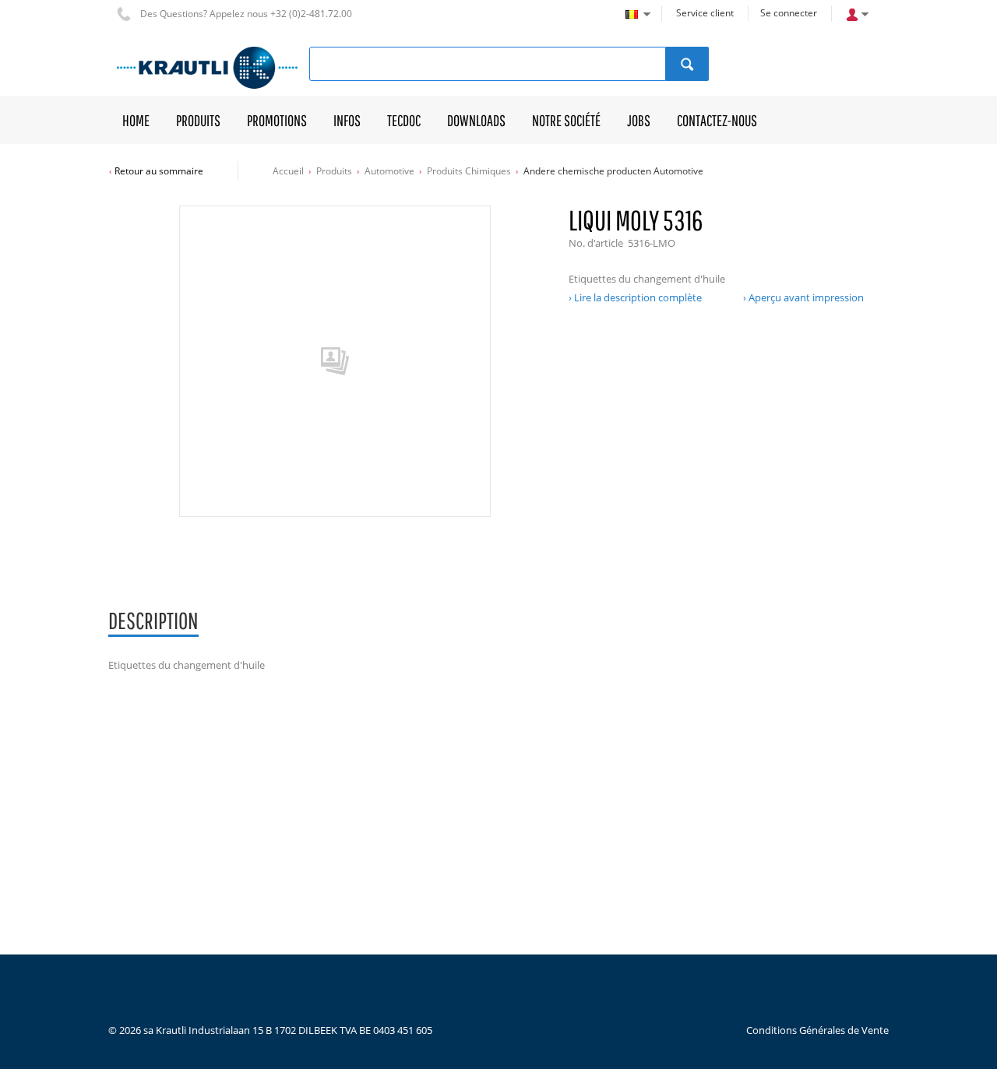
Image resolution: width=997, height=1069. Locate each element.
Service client (705, 12)
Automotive (389, 171)
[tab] (153, 621)
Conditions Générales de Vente (817, 1030)
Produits (334, 171)
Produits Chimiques (469, 171)
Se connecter (788, 12)
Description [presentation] (153, 620)
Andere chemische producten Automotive (613, 171)
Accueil (288, 171)
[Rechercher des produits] (687, 64)
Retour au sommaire (158, 171)
